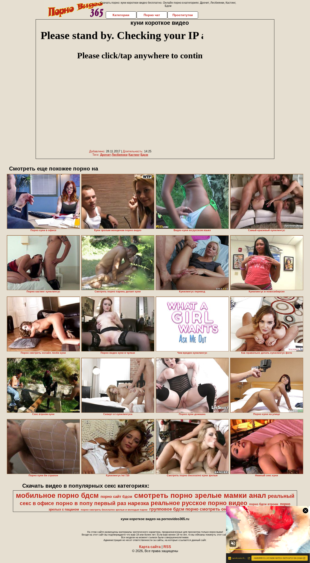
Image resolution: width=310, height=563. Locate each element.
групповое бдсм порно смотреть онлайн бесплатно (205, 509)
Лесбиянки (120, 154)
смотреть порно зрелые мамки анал (200, 495)
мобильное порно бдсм (57, 495)
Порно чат (152, 15)
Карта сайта (150, 547)
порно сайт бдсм (116, 496)
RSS (167, 547)
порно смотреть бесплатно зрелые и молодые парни (114, 509)
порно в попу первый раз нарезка (102, 503)
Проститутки (182, 15)
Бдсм (144, 154)
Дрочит (105, 154)
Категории (121, 15)
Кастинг (134, 154)
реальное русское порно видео (199, 503)
